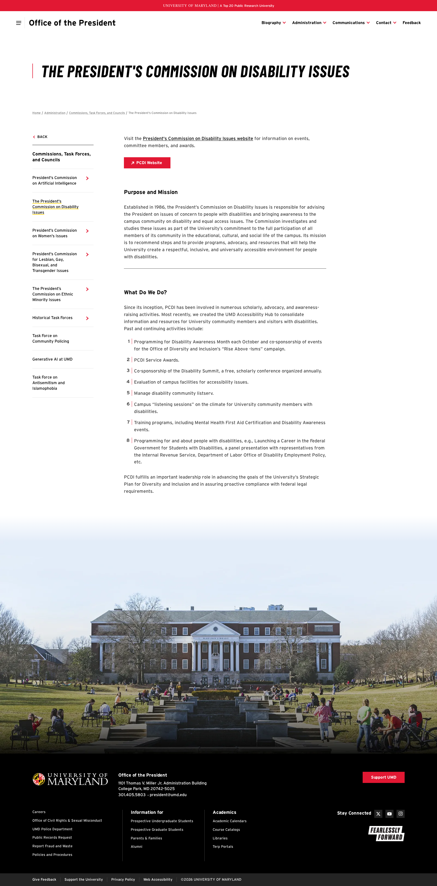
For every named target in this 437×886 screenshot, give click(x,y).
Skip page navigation (35, 110)
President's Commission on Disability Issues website (198, 138)
